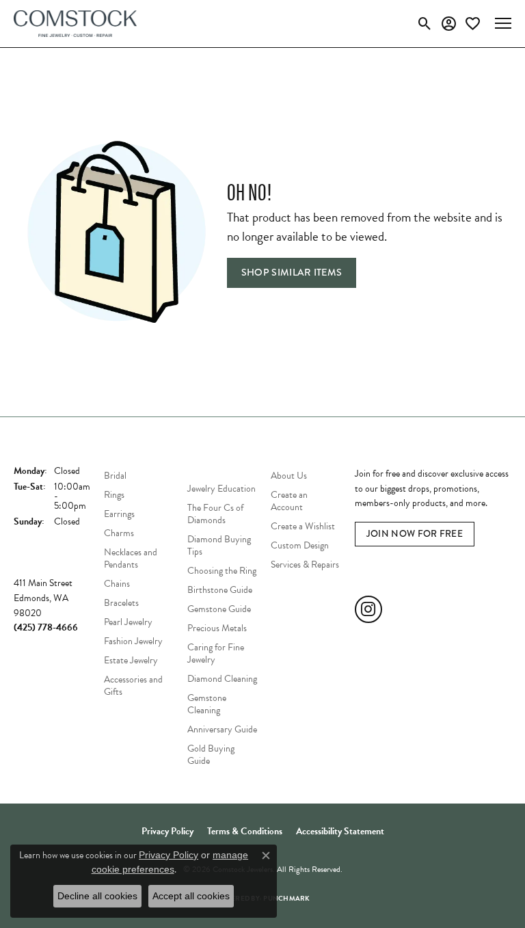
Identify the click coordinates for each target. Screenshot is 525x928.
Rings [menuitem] (114, 495)
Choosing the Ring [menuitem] (221, 571)
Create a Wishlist (303, 526)
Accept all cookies (191, 895)
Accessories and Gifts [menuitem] (133, 685)
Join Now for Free (414, 533)
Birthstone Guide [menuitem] (219, 590)
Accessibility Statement (340, 831)
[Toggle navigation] (503, 23)
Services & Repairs (305, 564)
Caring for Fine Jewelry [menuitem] (215, 653)
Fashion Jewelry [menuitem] (133, 641)
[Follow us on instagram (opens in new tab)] (368, 609)
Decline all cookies (97, 895)
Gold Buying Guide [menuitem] (210, 754)
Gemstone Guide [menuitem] (219, 609)
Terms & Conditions (244, 831)
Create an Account (289, 501)
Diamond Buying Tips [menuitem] (219, 545)
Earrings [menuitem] (119, 514)
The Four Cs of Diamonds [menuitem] (215, 514)
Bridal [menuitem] (115, 475)
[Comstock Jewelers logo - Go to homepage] (75, 23)
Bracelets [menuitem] (121, 603)
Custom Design (300, 545)
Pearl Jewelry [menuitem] (128, 622)
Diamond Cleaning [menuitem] (222, 679)
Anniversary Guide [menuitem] (222, 729)
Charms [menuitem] (119, 533)
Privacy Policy (167, 831)
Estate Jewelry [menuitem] (131, 660)
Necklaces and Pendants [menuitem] (130, 558)
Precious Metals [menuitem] (217, 628)
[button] (424, 23)
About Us (289, 475)
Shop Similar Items (291, 272)
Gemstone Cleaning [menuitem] (206, 704)
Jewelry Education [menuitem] (221, 488)
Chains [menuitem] (117, 583)
